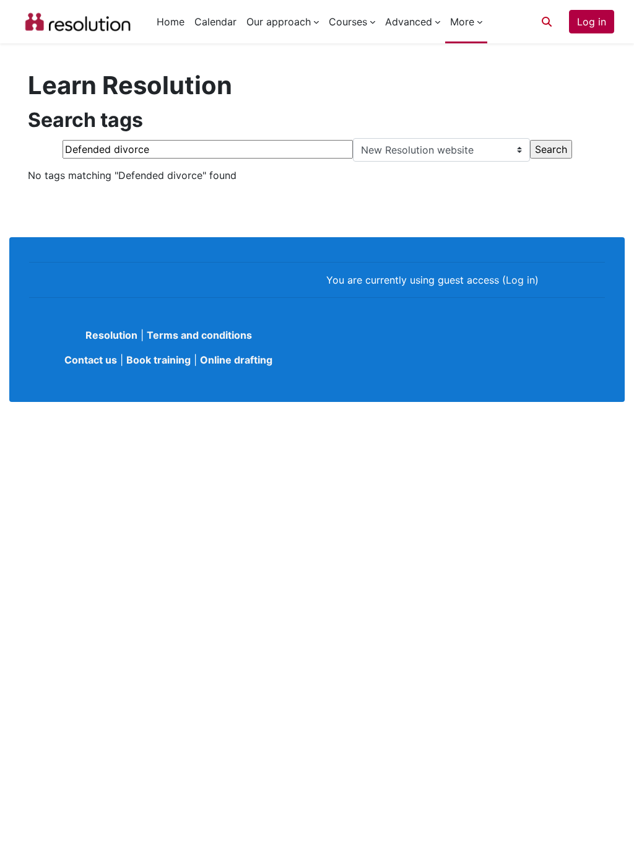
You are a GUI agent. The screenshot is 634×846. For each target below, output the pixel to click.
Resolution (111, 335)
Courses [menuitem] (348, 21)
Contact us (90, 360)
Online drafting (236, 360)
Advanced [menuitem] (408, 21)
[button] (546, 21)
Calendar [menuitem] (215, 21)
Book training (158, 360)
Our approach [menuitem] (278, 21)
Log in (591, 21)
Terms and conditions (199, 335)
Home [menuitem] (171, 21)
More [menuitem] (462, 21)
